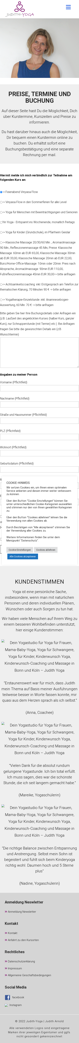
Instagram (16, 1005)
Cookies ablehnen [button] (45, 549)
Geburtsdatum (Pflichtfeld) (17, 463)
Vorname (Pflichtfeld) (13, 382)
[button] (68, 7)
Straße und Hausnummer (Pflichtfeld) (23, 414)
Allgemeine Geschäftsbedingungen (29, 975)
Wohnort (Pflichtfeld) (13, 447)
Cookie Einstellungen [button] (20, 549)
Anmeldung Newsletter (21, 911)
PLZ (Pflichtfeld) (10, 431)
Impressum (14, 968)
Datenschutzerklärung (21, 961)
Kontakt (12, 933)
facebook (18, 997)
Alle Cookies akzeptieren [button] (23, 556)
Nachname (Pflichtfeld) (14, 398)
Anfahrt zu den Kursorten (23, 940)
